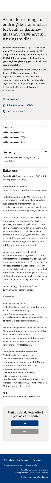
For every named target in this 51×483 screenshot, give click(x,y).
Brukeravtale (31, 465)
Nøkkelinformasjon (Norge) (15, 142)
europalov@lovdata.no (38, 477)
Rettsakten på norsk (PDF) (20, 105)
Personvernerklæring (13, 465)
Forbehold (37, 460)
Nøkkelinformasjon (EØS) (14, 137)
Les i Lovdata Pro (15, 111)
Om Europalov (23, 460)
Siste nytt (10, 152)
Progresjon (7, 127)
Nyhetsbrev (9, 460)
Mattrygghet (13, 99)
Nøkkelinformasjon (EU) (13, 132)
